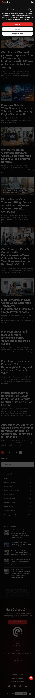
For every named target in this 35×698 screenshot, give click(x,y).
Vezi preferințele (17, 34)
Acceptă (17, 24)
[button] (32, 2)
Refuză (17, 29)
